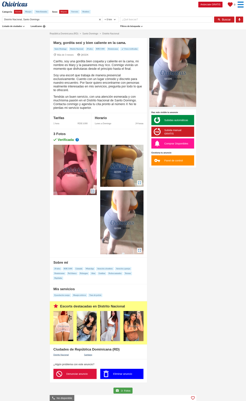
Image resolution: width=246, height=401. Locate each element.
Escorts (18, 12)
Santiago (88, 355)
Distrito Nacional (61, 355)
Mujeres (64, 12)
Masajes (28, 12)
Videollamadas (41, 12)
